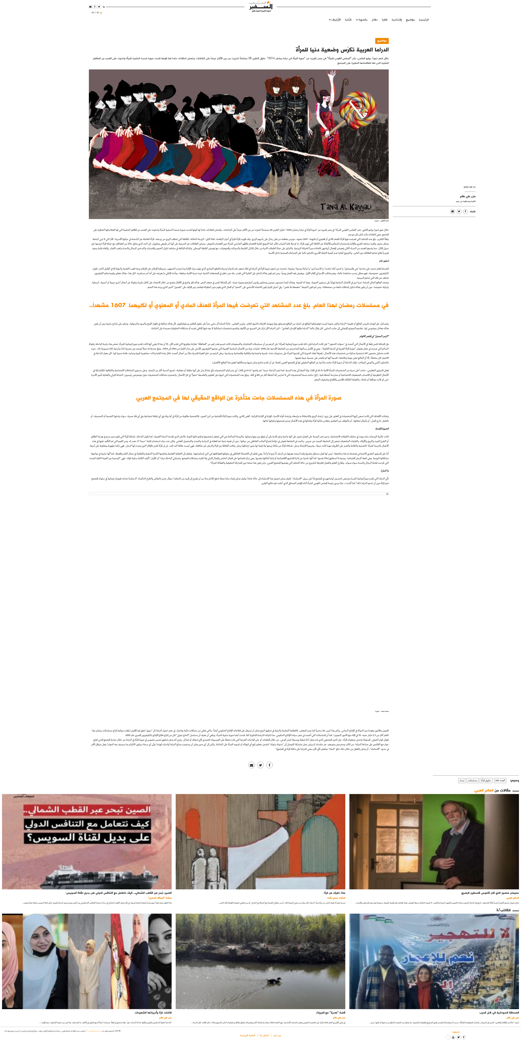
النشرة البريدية (247, 1035)
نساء (462, 780)
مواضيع (410, 19)
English (92, 12)
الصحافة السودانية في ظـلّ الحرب (499, 1012)
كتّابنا (348, 19)
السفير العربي (512, 897)
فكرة (384, 19)
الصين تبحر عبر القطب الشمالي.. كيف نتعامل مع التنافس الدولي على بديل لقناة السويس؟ (118, 892)
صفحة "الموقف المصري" (160, 897)
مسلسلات (472, 780)
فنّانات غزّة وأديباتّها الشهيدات (153, 1012)
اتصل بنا (264, 1035)
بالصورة (363, 19)
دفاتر (375, 19)
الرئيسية (424, 19)
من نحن (277, 1035)
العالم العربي (483, 790)
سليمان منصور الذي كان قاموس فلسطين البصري (490, 892)
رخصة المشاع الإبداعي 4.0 (93, 1031)
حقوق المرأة (486, 780)
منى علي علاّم (468, 196)
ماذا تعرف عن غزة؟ (334, 892)
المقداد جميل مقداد (336, 897)
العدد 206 (500, 780)
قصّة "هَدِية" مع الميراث (330, 1012)
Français (97, 12)
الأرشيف (336, 19)
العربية (101, 12)
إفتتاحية (397, 19)
